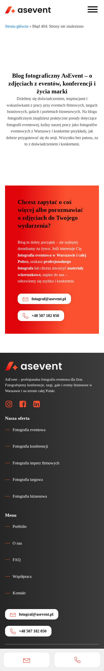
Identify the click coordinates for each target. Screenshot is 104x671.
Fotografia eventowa (29, 430)
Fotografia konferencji (30, 446)
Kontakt (19, 593)
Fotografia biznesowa (30, 496)
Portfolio (20, 526)
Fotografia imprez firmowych (36, 463)
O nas (17, 543)
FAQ (17, 560)
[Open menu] (93, 9)
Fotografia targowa (28, 479)
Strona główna (16, 26)
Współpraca (22, 576)
